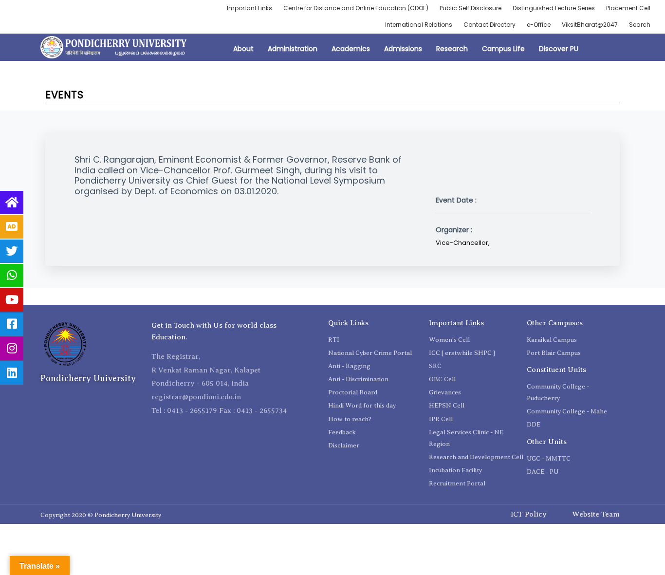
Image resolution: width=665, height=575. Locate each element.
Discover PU (558, 49)
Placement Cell (628, 8)
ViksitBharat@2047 (590, 24)
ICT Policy (529, 514)
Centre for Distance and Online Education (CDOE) (355, 8)
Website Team (596, 514)
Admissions (403, 49)
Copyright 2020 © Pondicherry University (100, 515)
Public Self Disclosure (470, 8)
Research (452, 49)
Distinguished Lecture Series (554, 8)
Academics (351, 49)
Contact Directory (489, 24)
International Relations (418, 24)
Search (639, 24)
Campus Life (503, 49)
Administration (292, 49)
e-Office (539, 24)
